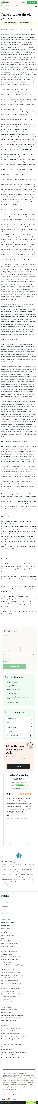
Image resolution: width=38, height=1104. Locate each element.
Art (9, 10)
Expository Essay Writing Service (11, 1018)
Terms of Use (5, 919)
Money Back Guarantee (8, 922)
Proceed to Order (14, 666)
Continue (18, 766)
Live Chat (6, 6)
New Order (32, 2)
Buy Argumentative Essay (9, 959)
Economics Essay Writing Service (11, 957)
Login (23, 2)
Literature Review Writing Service (12, 983)
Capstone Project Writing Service (12, 975)
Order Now (31, 1102)
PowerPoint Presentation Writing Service (14, 1036)
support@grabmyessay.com (10, 910)
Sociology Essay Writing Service (11, 1028)
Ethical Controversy (13, 689)
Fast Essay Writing (7, 946)
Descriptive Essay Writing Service (12, 1039)
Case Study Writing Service (10, 978)
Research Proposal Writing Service (12, 994)
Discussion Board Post (8, 1055)
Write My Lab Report (8, 935)
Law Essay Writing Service (9, 980)
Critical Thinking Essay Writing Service (13, 1052)
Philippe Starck (12, 686)
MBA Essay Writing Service (9, 943)
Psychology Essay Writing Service (12, 1015)
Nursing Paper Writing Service (10, 988)
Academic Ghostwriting (9, 951)
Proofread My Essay (7, 941)
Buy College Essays (7, 1047)
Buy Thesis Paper (6, 1049)
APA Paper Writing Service (9, 970)
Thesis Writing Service (8, 1002)
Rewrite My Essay (7, 938)
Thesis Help (5, 999)
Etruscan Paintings (13, 703)
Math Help (4, 1025)
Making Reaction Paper (8, 1020)
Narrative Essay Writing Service (11, 1031)
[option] (20, 805)
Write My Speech (6, 1007)
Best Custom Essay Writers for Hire (12, 1057)
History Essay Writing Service (10, 1033)
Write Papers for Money (9, 1010)
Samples (4, 10)
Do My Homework (7, 933)
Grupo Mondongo (12, 682)
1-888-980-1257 (16, 5)
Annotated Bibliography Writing (11, 965)
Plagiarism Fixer (6, 1012)
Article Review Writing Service (11, 972)
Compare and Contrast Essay (11, 1044)
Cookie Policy (5, 925)
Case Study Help (6, 954)
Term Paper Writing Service (10, 996)
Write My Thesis (6, 962)
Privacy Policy (5, 928)
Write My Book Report (8, 991)
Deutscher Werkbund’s (14, 693)
